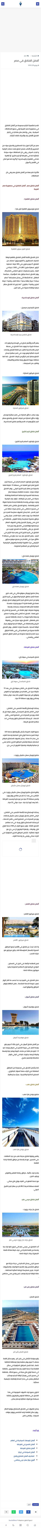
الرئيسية (34, 55)
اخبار (25, 55)
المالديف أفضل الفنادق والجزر (24, 1456)
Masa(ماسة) (13, 1520)
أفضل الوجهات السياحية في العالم (23, 1440)
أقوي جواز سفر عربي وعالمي (24, 1460)
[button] (28, 1512)
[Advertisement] (20, 29)
